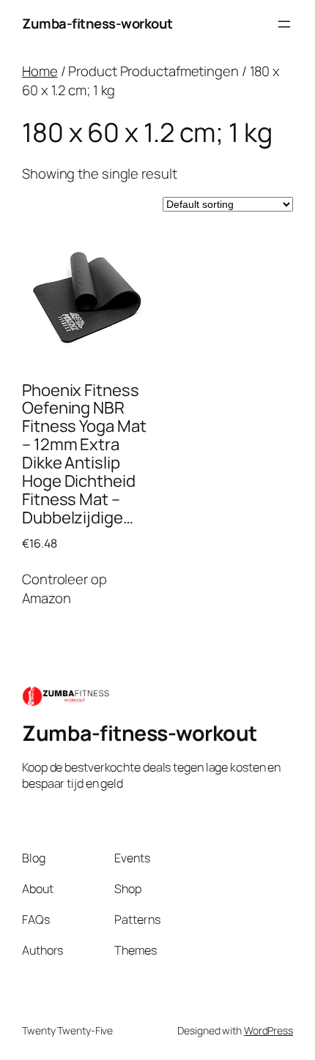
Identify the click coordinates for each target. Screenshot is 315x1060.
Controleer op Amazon (64, 589)
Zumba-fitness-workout (97, 23)
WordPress (268, 1030)
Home (40, 71)
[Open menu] (284, 24)
